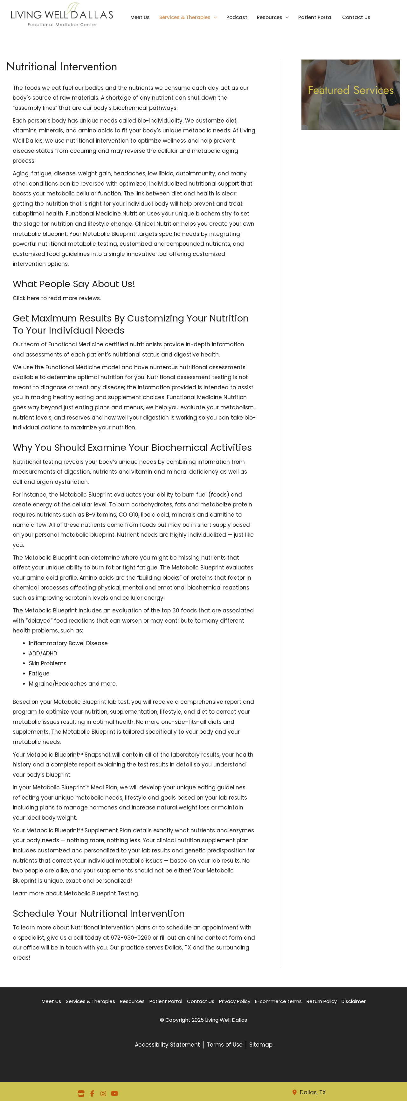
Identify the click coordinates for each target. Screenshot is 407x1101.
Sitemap (260, 1044)
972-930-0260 (131, 938)
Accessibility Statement (167, 1044)
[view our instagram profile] (103, 1093)
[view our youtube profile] (114, 1093)
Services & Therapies (184, 18)
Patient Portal (315, 18)
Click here (26, 298)
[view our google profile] (81, 1093)
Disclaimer (353, 1001)
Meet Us (140, 18)
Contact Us (356, 18)
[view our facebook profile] (92, 1093)
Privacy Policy (234, 1001)
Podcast (236, 18)
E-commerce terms (278, 1001)
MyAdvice (374, 174)
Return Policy (322, 1001)
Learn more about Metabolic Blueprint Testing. (76, 893)
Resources (269, 18)
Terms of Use (225, 1044)
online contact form (214, 938)
